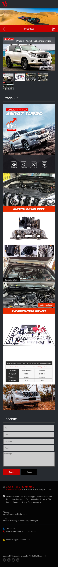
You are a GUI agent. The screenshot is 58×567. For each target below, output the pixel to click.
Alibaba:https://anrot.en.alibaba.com (15, 513)
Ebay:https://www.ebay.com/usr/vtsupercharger (20, 519)
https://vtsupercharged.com (36, 489)
